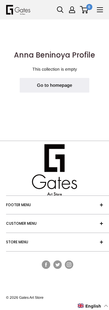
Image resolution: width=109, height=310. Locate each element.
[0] (84, 9)
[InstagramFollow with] (69, 264)
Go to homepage (54, 85)
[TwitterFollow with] (57, 264)
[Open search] (60, 9)
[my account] (72, 9)
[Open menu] (100, 9)
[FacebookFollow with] (46, 264)
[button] (93, 306)
